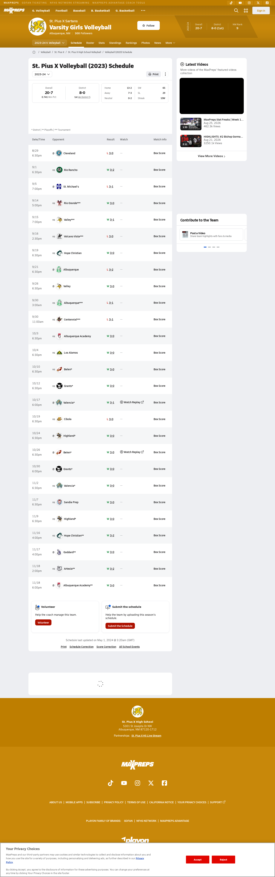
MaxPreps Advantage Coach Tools (118, 2)
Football (62, 10)
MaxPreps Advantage (174, 821)
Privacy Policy (113, 802)
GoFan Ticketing (34, 2)
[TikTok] (231, 3)
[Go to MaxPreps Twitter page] (151, 783)
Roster (90, 43)
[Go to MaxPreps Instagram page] (137, 783)
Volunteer (43, 622)
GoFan (128, 821)
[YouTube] (240, 3)
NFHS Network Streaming (69, 2)
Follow (150, 25)
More (169, 43)
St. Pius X (59, 52)
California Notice (161, 802)
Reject (223, 859)
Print (155, 74)
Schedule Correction (82, 646)
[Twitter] (258, 3)
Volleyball (46, 52)
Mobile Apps (74, 802)
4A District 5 (84, 96)
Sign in (261, 10)
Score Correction (106, 646)
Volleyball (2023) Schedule (118, 52)
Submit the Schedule (120, 626)
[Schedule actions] (165, 74)
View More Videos (210, 156)
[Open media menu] (246, 10)
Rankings (131, 43)
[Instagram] (249, 3)
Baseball (79, 10)
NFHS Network (146, 821)
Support (216, 802)
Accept (198, 859)
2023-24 (40, 74)
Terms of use (136, 802)
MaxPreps (11, 2)
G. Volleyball (41, 10)
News (157, 43)
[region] (137, 860)
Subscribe (93, 802)
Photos (145, 43)
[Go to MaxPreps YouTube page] (124, 783)
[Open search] (236, 10)
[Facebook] (267, 3)
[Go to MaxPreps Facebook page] (164, 783)
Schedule (76, 43)
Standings (115, 43)
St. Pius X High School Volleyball (84, 52)
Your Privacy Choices (192, 802)
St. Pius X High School (137, 721)
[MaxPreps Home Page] (34, 52)
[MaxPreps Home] (14, 10)
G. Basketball (125, 10)
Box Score (159, 153)
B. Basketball (100, 10)
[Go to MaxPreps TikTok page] (111, 783)
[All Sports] (143, 10)
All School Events (129, 646)
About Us (55, 802)
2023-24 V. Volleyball (47, 43)
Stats (102, 43)
